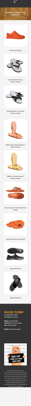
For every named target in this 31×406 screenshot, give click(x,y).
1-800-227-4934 (16, 323)
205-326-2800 (13, 321)
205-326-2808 (11, 325)
